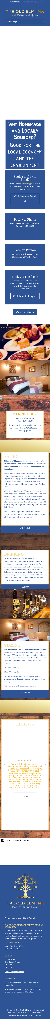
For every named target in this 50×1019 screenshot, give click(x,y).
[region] (25, 71)
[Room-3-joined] (25, 395)
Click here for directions (14, 972)
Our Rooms (25, 693)
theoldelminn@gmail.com (28, 184)
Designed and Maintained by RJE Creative (20, 918)
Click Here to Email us (25, 198)
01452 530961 (36, 989)
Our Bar (25, 587)
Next (46, 402)
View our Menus (25, 312)
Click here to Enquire (25, 296)
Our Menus (25, 528)
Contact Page (21, 982)
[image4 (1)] (25, 359)
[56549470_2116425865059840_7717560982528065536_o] (22, 397)
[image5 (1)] (5, 395)
